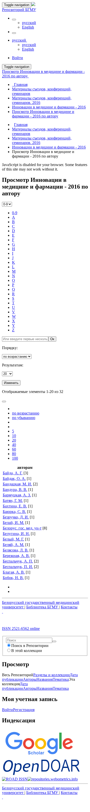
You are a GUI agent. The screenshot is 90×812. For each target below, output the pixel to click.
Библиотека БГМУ (42, 607)
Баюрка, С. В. (14, 511)
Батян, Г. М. (13, 500)
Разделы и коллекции (51, 675)
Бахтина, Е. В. (15, 506)
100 (15, 458)
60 (14, 449)
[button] (14, 19)
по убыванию (23, 418)
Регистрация (23, 710)
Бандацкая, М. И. (17, 484)
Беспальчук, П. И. (18, 567)
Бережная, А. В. (16, 556)
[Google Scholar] (39, 756)
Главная (21, 124)
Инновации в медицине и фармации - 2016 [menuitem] (49, 107)
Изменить (11, 383)
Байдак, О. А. (14, 478)
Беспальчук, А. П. (18, 561)
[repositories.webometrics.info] (53, 779)
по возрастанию (25, 413)
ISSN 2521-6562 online (21, 628)
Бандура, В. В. (15, 489)
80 (14, 454)
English (28, 27)
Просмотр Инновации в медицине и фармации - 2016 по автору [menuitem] (43, 113)
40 (14, 445)
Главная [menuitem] (20, 84)
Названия (44, 679)
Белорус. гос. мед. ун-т (22, 528)
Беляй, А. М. (13, 545)
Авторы (29, 679)
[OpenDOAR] (41, 774)
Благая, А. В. (14, 572)
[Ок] (54, 641)
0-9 (14, 213)
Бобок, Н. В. (13, 578)
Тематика (61, 679)
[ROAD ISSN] (15, 779)
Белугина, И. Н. (16, 533)
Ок (52, 339)
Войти (7, 710)
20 (14, 440)
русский (29, 23)
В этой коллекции (26, 650)
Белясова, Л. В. (15, 550)
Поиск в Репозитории (29, 645)
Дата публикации (15, 686)
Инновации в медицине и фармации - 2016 (49, 147)
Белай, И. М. (13, 522)
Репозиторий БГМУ (19, 10)
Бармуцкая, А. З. (17, 495)
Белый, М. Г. (13, 539)
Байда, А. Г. (12, 473)
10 (14, 436)
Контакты (69, 607)
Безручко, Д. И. (16, 517)
